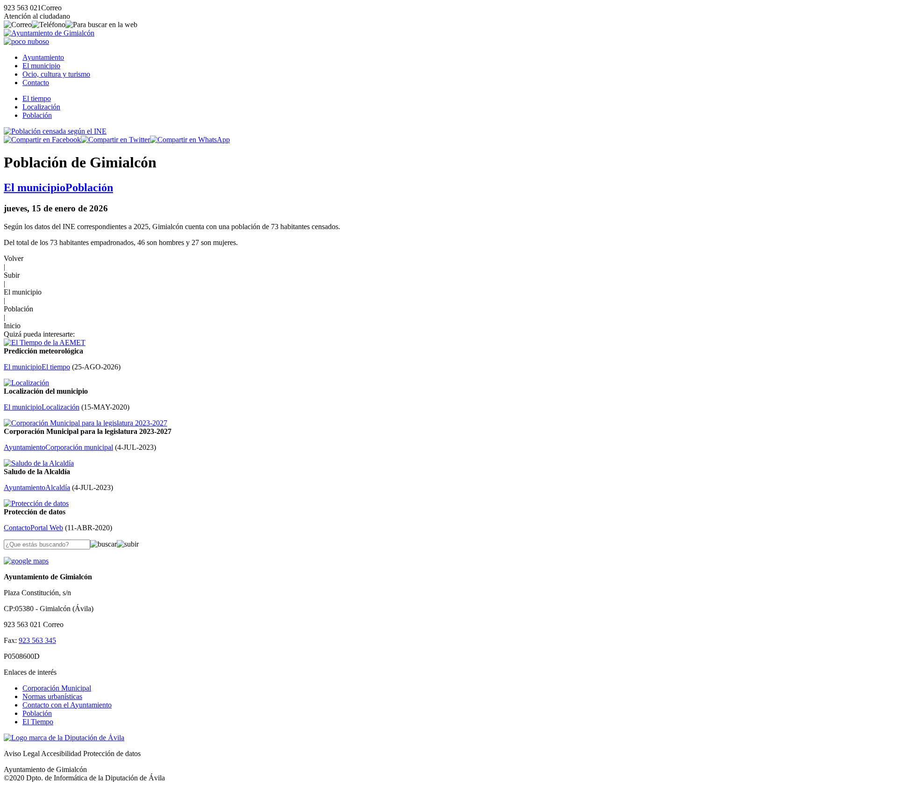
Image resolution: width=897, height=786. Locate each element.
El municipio (41, 66)
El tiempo (36, 98)
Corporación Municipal (56, 688)
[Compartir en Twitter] (115, 140)
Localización (41, 107)
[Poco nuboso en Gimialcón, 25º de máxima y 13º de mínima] (26, 41)
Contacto (35, 83)
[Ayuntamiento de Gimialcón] (49, 33)
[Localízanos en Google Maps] (26, 561)
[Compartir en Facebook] (42, 140)
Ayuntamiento (43, 57)
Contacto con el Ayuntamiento (67, 705)
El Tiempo (37, 722)
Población (37, 115)
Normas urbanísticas (52, 696)
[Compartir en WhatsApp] (190, 140)
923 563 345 (37, 640)
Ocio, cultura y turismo (56, 74)
